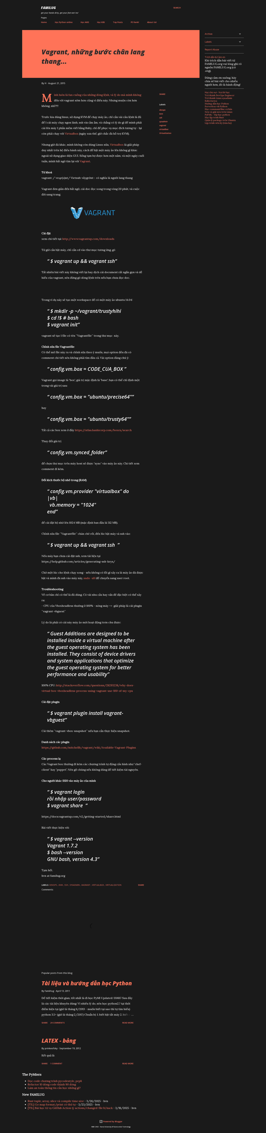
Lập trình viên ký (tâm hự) (218, 123)
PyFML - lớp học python (217, 114)
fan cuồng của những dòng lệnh (88, 95)
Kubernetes (211, 100)
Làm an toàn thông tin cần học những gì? (54, 1088)
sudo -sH (89, 578)
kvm (161, 113)
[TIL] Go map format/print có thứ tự (52, 1104)
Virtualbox (71, 133)
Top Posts (118, 22)
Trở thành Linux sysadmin (218, 98)
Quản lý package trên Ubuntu (220, 120)
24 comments (57, 1022)
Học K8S (101, 22)
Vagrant (85, 161)
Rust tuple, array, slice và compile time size (56, 1101)
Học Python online (63, 22)
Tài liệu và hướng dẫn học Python (87, 983)
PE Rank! (135, 22)
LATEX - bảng (59, 1040)
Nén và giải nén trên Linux (218, 112)
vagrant (162, 125)
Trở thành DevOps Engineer (219, 95)
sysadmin (163, 121)
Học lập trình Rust (214, 117)
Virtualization (165, 133)
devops (162, 110)
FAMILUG (48, 7)
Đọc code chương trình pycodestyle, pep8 (55, 1081)
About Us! (152, 22)
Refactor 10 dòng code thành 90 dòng (52, 1084)
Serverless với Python (216, 106)
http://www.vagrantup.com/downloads (88, 239)
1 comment (56, 1063)
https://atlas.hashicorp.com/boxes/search (103, 430)
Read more (128, 1022)
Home (44, 22)
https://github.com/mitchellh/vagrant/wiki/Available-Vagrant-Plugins (89, 747)
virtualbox (163, 129)
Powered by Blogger (112, 1121)
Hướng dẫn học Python (217, 103)
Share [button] (162, 94)
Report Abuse (212, 49)
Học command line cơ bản (218, 109)
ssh (160, 117)
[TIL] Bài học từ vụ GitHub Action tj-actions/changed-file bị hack (70, 1108)
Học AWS (85, 22)
